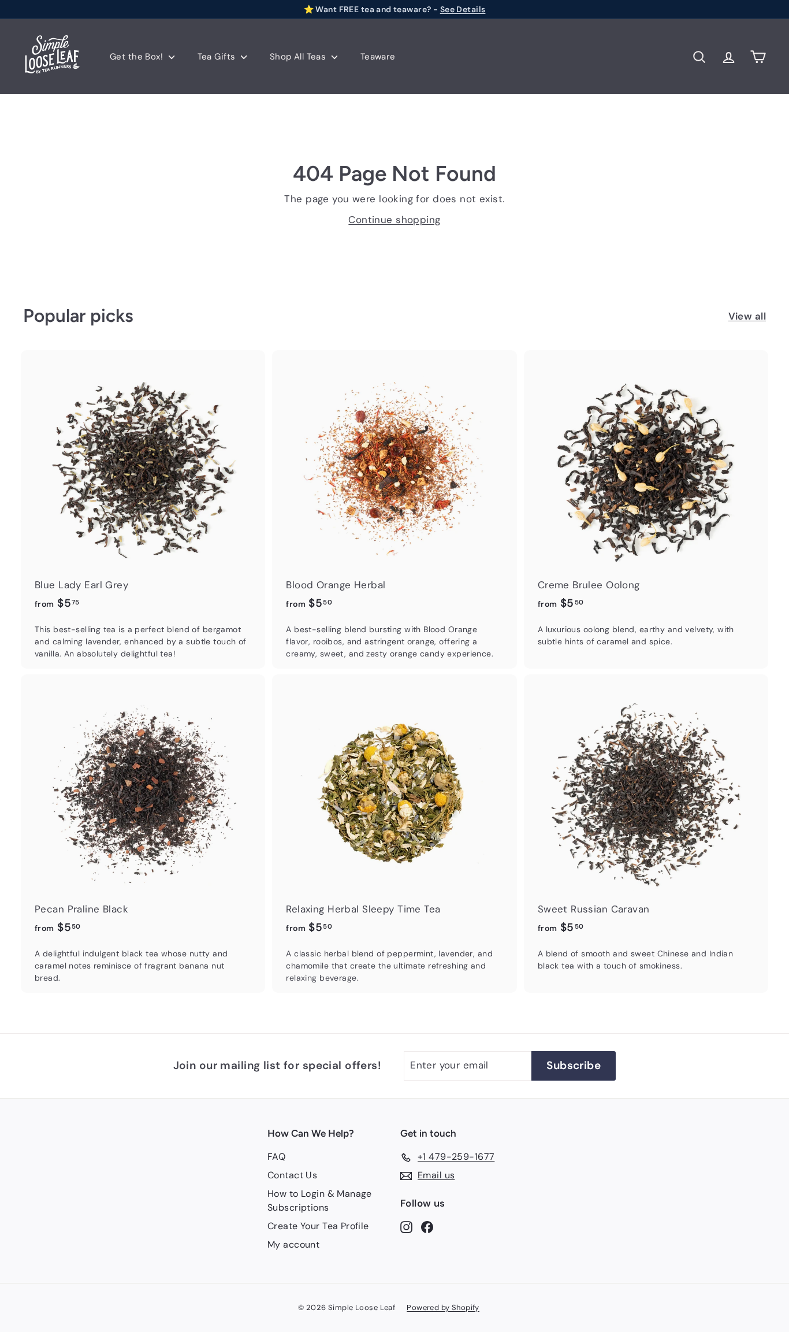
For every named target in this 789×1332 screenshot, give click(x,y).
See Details (463, 9)
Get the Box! (138, 56)
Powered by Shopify (443, 1307)
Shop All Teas (299, 56)
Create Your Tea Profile (318, 1226)
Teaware (378, 56)
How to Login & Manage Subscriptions (319, 1201)
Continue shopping (394, 219)
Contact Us (292, 1175)
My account (293, 1244)
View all (747, 316)
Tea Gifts (218, 56)
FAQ (276, 1157)
